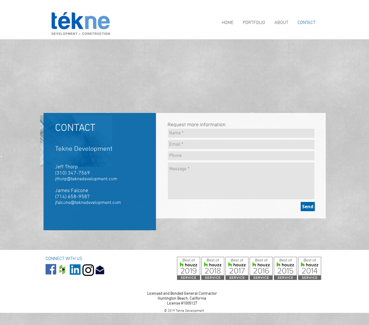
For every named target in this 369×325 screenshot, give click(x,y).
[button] (253, 22)
